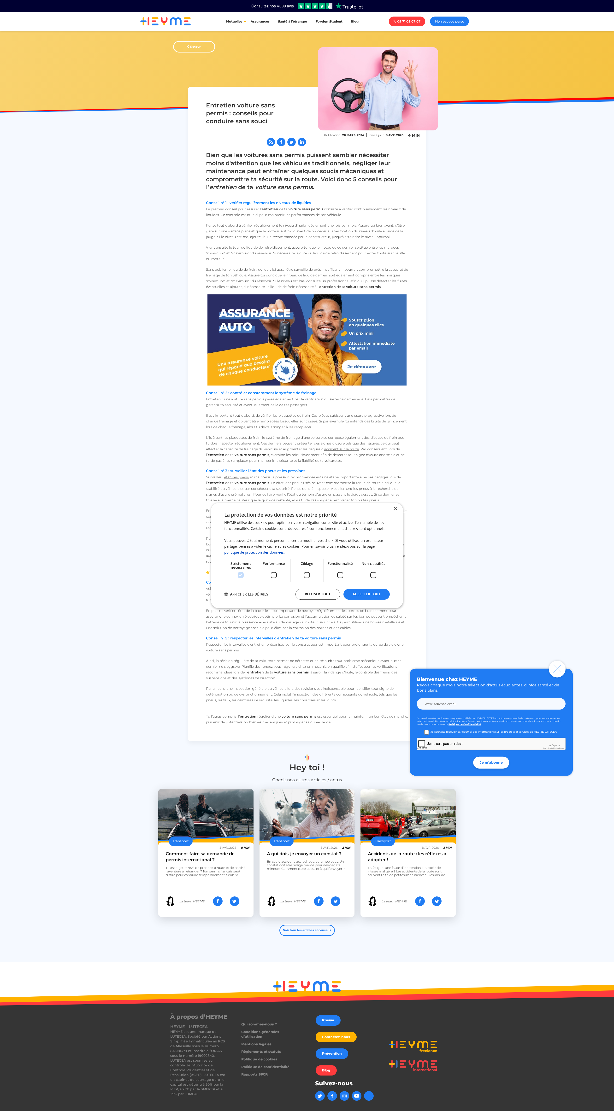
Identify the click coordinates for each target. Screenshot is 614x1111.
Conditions (559, 748)
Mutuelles (234, 21)
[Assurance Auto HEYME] (307, 340)
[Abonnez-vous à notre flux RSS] (271, 142)
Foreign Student (329, 21)
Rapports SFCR (254, 1074)
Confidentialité (549, 748)
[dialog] (307, 555)
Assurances (260, 21)
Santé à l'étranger (292, 21)
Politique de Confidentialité (465, 724)
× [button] (395, 508)
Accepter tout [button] (367, 594)
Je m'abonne (491, 762)
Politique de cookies (259, 1059)
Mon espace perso (449, 21)
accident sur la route (341, 449)
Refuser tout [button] (318, 594)
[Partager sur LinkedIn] (302, 142)
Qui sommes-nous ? (259, 1024)
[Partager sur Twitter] (291, 142)
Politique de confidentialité (265, 1067)
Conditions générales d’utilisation (260, 1034)
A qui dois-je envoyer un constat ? (304, 853)
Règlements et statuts (261, 1051)
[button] (246, 594)
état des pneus (236, 477)
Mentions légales (256, 1044)
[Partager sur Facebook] (281, 142)
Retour (195, 46)
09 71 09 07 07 (408, 21)
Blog (355, 21)
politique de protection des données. (254, 552)
